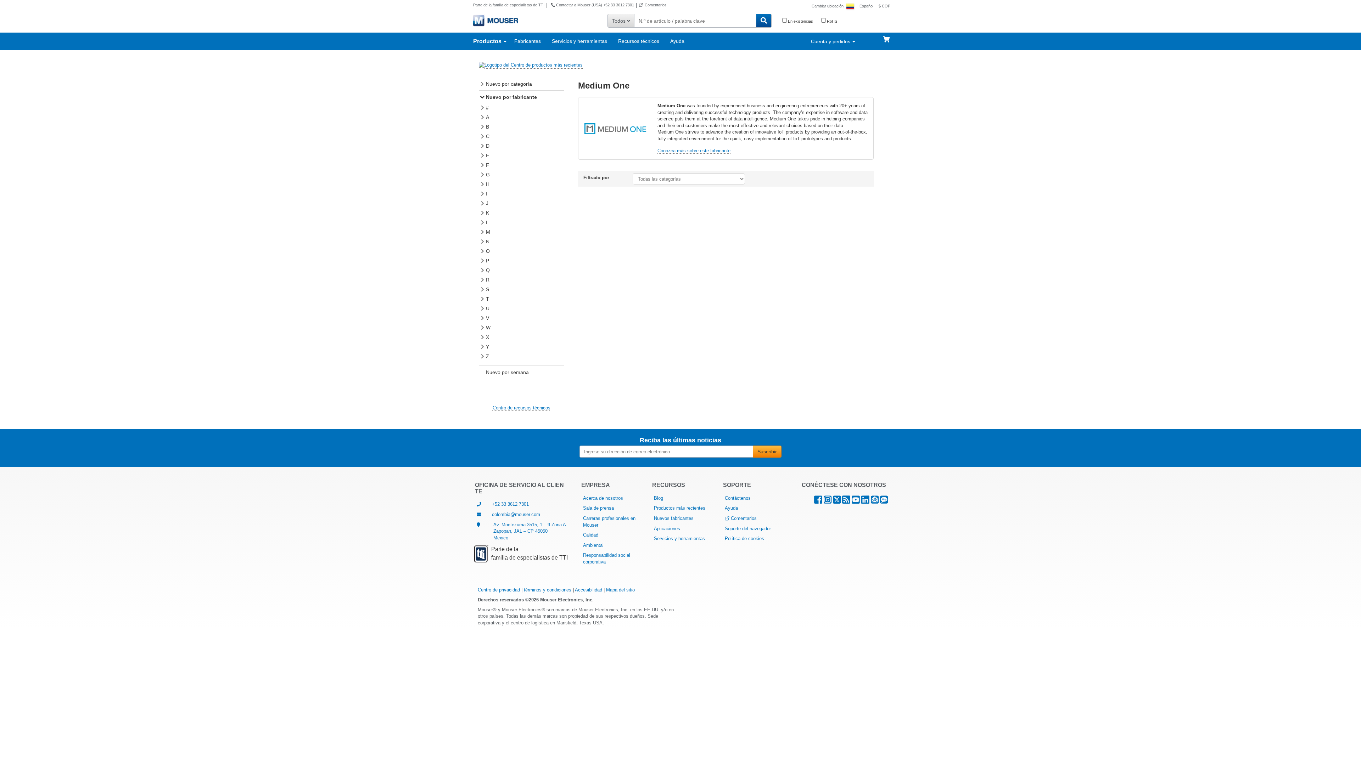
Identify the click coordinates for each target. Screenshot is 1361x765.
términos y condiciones (547, 590)
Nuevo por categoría (509, 84)
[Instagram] (827, 501)
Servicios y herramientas (579, 41)
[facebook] (818, 501)
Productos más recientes (679, 508)
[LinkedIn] (865, 501)
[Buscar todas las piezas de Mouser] (764, 21)
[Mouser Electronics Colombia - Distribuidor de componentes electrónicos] (495, 20)
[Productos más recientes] (531, 65)
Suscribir (767, 451)
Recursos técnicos (638, 41)
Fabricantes (527, 41)
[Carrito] (886, 36)
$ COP (884, 6)
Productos (488, 41)
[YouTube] (856, 501)
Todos (619, 21)
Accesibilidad (588, 590)
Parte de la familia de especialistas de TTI (508, 5)
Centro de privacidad (499, 590)
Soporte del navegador (748, 528)
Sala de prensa (598, 508)
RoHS (831, 21)
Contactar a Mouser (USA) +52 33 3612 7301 (594, 5)
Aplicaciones (667, 528)
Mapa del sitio (620, 590)
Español (866, 6)
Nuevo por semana (507, 372)
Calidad (590, 535)
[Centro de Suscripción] (875, 501)
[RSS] (846, 501)
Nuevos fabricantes (674, 518)
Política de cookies (744, 538)
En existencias (800, 21)
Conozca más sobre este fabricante (693, 150)
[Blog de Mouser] (884, 501)
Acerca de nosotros (603, 498)
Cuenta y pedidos (831, 41)
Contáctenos (738, 498)
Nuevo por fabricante (511, 97)
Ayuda (677, 41)
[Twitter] (837, 501)
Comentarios (656, 5)
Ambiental (593, 545)
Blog (658, 498)
